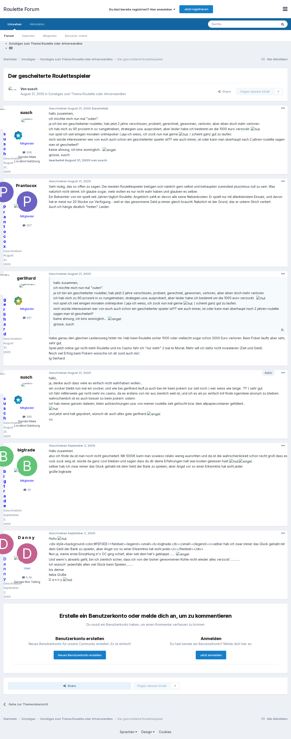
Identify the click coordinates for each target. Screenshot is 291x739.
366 (28, 152)
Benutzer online (76, 36)
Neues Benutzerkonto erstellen (80, 655)
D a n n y (26, 537)
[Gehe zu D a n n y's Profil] (27, 553)
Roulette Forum (21, 9)
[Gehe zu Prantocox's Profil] (27, 201)
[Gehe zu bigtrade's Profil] (27, 466)
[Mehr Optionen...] (283, 108)
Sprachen (127, 732)
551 (28, 317)
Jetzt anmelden (211, 655)
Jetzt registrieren (196, 9)
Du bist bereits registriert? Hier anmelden (141, 9)
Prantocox (26, 185)
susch (32, 89)
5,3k (28, 577)
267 (28, 225)
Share (226, 91)
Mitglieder (50, 36)
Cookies (165, 732)
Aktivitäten (37, 24)
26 (28, 489)
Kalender (28, 36)
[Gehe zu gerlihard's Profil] (27, 294)
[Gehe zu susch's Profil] (13, 91)
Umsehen (15, 24)
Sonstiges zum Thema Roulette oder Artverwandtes (87, 94)
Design (147, 732)
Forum (9, 36)
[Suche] (283, 24)
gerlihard (26, 278)
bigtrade (26, 450)
